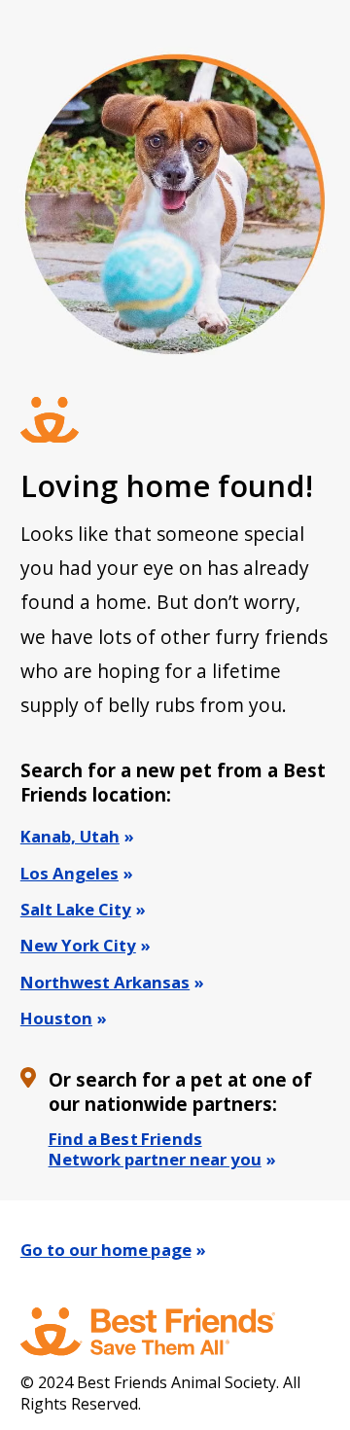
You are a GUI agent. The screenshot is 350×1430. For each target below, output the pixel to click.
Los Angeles (69, 873)
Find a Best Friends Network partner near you (155, 1148)
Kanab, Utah (70, 836)
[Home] (166, 1331)
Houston (56, 1018)
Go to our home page (106, 1249)
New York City (78, 945)
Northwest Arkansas (105, 982)
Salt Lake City (75, 909)
